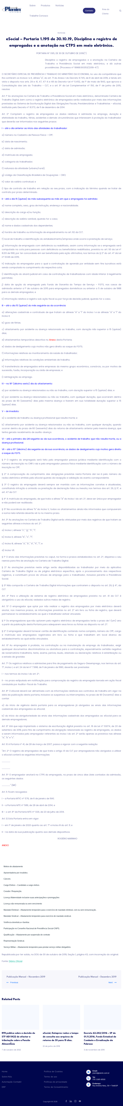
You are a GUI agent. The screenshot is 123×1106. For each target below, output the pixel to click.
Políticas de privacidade (55, 1082)
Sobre (32, 5)
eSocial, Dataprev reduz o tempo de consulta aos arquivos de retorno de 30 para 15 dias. (60, 1037)
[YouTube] (80, 1101)
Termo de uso (50, 1076)
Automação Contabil (11, 1082)
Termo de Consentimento (56, 1087)
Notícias (59, 5)
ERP (4, 1087)
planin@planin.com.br (100, 1073)
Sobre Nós (7, 1076)
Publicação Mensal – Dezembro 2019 (97, 977)
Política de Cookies (53, 1071)
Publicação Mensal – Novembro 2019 (26, 977)
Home (4, 1071)
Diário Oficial (15, 961)
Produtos (45, 5)
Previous (14, 982)
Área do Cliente (105, 11)
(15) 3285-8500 (98, 1079)
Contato (89, 10)
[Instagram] (75, 1101)
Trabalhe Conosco (38, 15)
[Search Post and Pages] (120, 11)
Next (110, 982)
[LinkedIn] (71, 1101)
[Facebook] (66, 1101)
